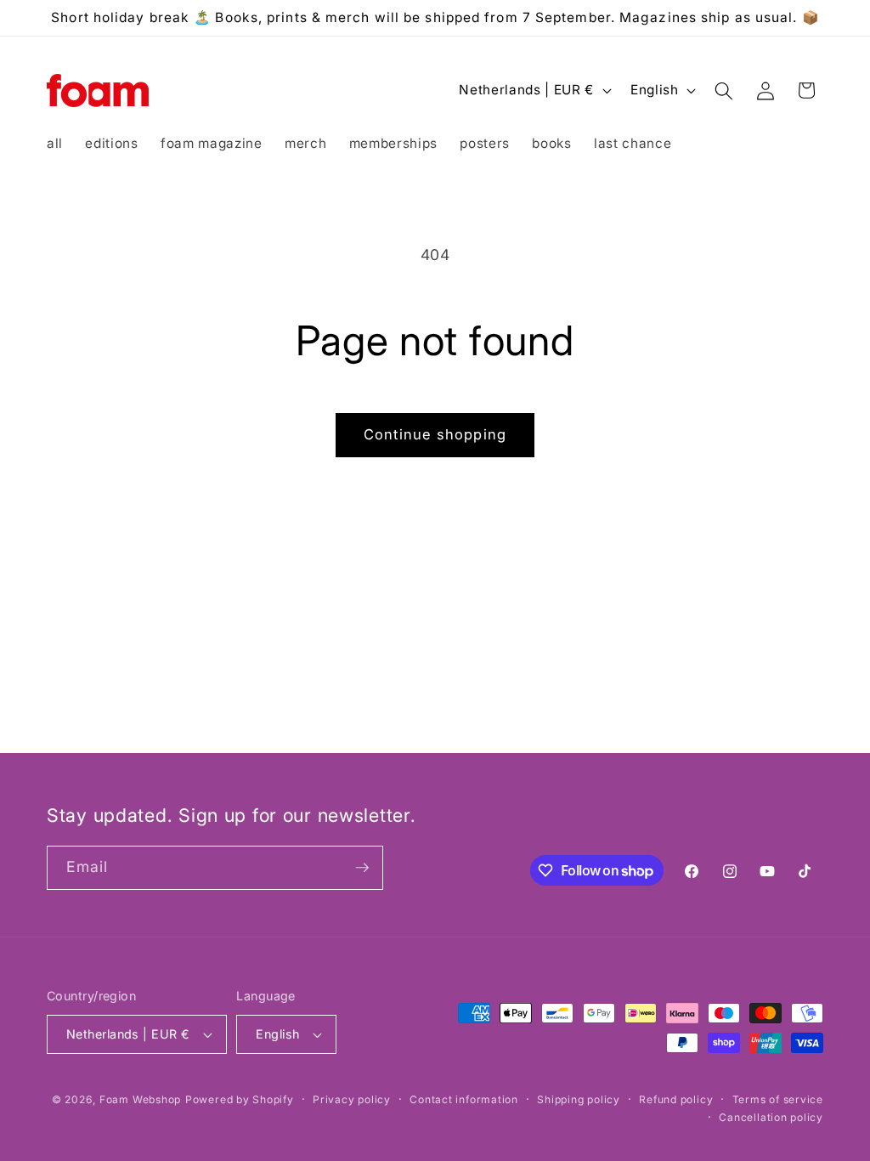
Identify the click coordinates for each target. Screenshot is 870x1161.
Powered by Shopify (239, 1099)
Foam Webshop (140, 1099)
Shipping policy (578, 1099)
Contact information (464, 1099)
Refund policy (676, 1099)
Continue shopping (435, 434)
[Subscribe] (362, 868)
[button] (723, 90)
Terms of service (777, 1099)
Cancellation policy (771, 1117)
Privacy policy (352, 1099)
